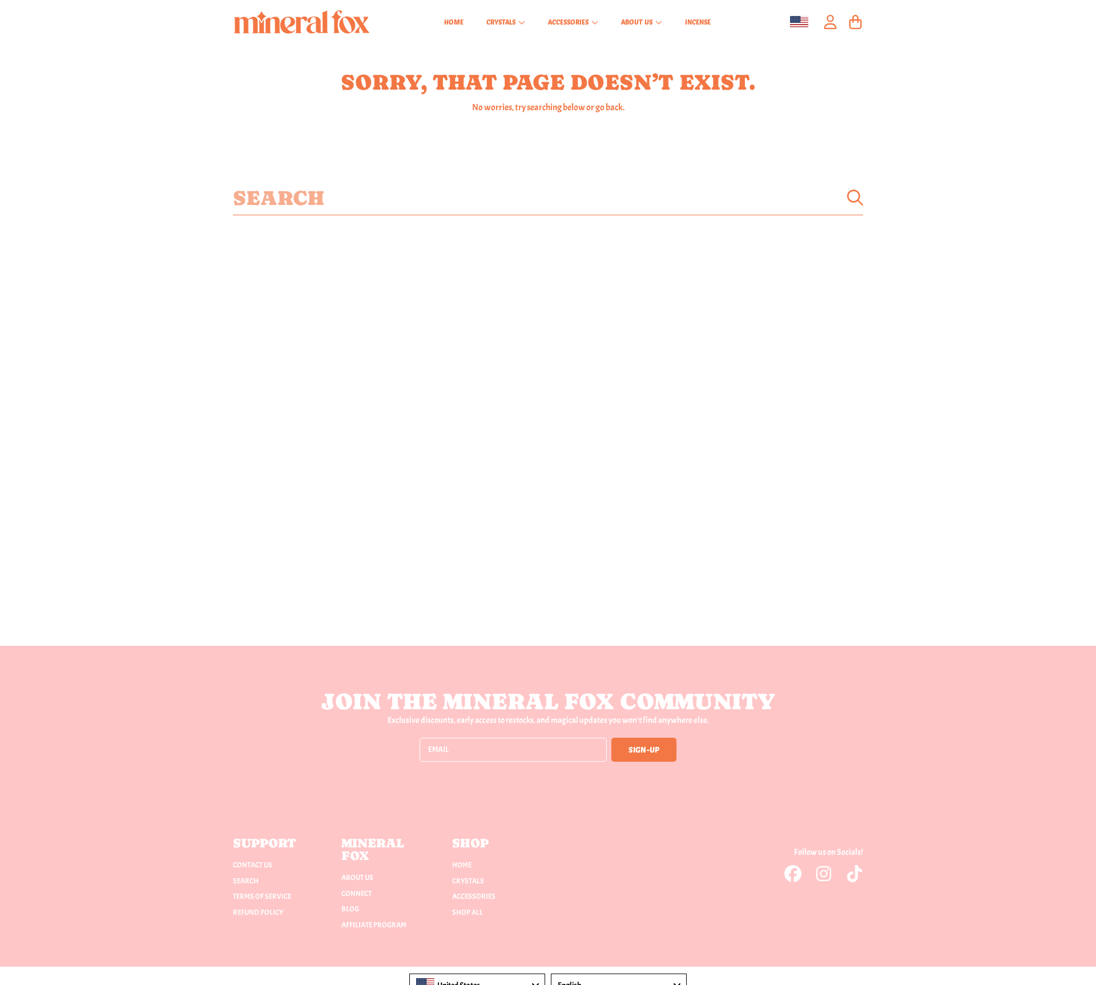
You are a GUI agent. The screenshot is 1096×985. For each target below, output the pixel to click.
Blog (350, 909)
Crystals (501, 22)
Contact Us (252, 865)
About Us (637, 22)
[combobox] (548, 197)
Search (246, 881)
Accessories (569, 22)
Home (462, 865)
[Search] (855, 197)
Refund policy (258, 912)
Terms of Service (262, 896)
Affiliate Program (373, 925)
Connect (356, 893)
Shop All (467, 912)
